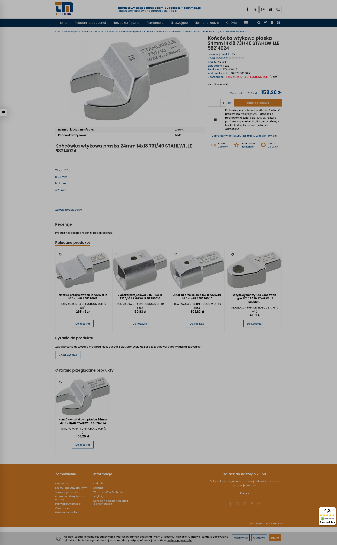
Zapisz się (188, 62)
